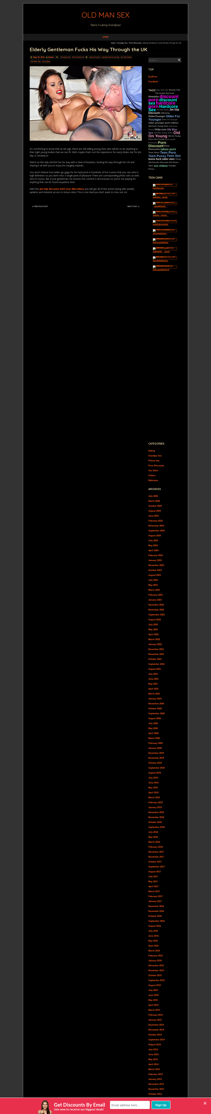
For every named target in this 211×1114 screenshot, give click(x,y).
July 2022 (153, 624)
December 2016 (156, 906)
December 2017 (156, 852)
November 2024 (156, 525)
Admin (51, 57)
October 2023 (155, 570)
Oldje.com (160, 129)
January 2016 (155, 960)
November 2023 (156, 565)
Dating (151, 451)
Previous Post (41, 206)
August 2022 (154, 619)
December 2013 (156, 1084)
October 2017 (155, 861)
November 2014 (156, 1030)
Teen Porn (168, 152)
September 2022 (156, 614)
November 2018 (156, 817)
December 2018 (156, 812)
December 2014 (156, 1025)
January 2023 (155, 600)
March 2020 (154, 738)
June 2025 (153, 516)
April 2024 (153, 550)
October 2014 (155, 1034)
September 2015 (156, 980)
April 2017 (153, 886)
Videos (151, 475)
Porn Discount (157, 144)
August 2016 (154, 926)
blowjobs (153, 96)
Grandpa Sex (122, 43)
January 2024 (155, 560)
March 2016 (154, 950)
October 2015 (155, 975)
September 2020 (156, 713)
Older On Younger (170, 120)
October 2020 (155, 708)
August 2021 (154, 669)
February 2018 (155, 847)
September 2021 (156, 664)
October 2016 (155, 916)
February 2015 (155, 1015)
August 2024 (154, 535)
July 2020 (153, 723)
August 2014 (154, 1044)
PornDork (153, 81)
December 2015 (156, 965)
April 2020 (153, 733)
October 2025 (155, 506)
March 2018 (154, 842)
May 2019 (153, 787)
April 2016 (153, 946)
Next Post (132, 206)
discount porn (94, 57)
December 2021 (156, 649)
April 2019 (153, 792)
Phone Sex (153, 460)
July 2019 (153, 777)
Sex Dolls (153, 470)
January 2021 (155, 698)
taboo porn (168, 149)
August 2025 (154, 511)
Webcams (153, 480)
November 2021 (156, 654)
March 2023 (154, 590)
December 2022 (156, 605)
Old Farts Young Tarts (158, 126)
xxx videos (46, 61)
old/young (164, 113)
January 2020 (155, 748)
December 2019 (156, 753)
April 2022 (153, 634)
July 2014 (153, 1049)
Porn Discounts (135, 43)
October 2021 (155, 659)
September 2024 (156, 530)
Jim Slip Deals (126, 57)
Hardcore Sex (163, 108)
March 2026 (154, 501)
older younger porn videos (163, 123)
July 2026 (153, 496)
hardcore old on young (110, 57)
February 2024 (155, 555)
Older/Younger (156, 116)
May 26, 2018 (38, 57)
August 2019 (154, 773)
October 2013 (155, 1094)
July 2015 (153, 990)
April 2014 (153, 1064)
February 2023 (155, 595)
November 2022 (156, 609)
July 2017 (153, 876)
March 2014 (154, 1069)
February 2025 (155, 521)
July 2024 (153, 540)
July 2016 (153, 931)
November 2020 (156, 703)
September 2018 (156, 827)
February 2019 (155, 802)
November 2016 (156, 911)
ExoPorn (152, 76)
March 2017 (154, 891)
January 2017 (155, 901)
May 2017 (153, 881)
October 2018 (155, 822)
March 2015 (154, 1010)
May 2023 (153, 585)
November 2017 (156, 857)
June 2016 (153, 936)
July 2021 (153, 674)
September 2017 (156, 866)
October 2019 (155, 763)
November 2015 (156, 970)
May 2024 (153, 545)
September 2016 (156, 921)
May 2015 (153, 1000)
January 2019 (155, 807)
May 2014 (153, 1059)
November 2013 (156, 1089)
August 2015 (154, 985)
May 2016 (153, 941)
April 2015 (153, 1005)
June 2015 (153, 995)
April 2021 (153, 689)
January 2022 (155, 644)
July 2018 (153, 832)
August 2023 (154, 575)
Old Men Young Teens (163, 133)
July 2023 (153, 580)
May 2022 (153, 629)
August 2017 (154, 871)
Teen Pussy (157, 156)
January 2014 (155, 1079)
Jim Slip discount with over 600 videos (62, 188)
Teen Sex (174, 155)
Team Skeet (153, 152)
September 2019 (156, 768)
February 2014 (155, 1074)
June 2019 (153, 782)
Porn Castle (159, 139)
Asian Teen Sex (161, 90)
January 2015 (155, 1020)
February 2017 (155, 896)
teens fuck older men (161, 159)
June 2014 (153, 1054)
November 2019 (156, 758)
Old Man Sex (35, 61)
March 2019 (154, 797)
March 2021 (154, 693)
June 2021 (153, 679)
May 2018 (153, 837)
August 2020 (154, 718)
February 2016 (155, 955)
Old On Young (164, 134)
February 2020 (155, 743)
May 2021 (153, 684)
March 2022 (154, 639)
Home (105, 37)
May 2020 (153, 728)
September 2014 (156, 1039)
